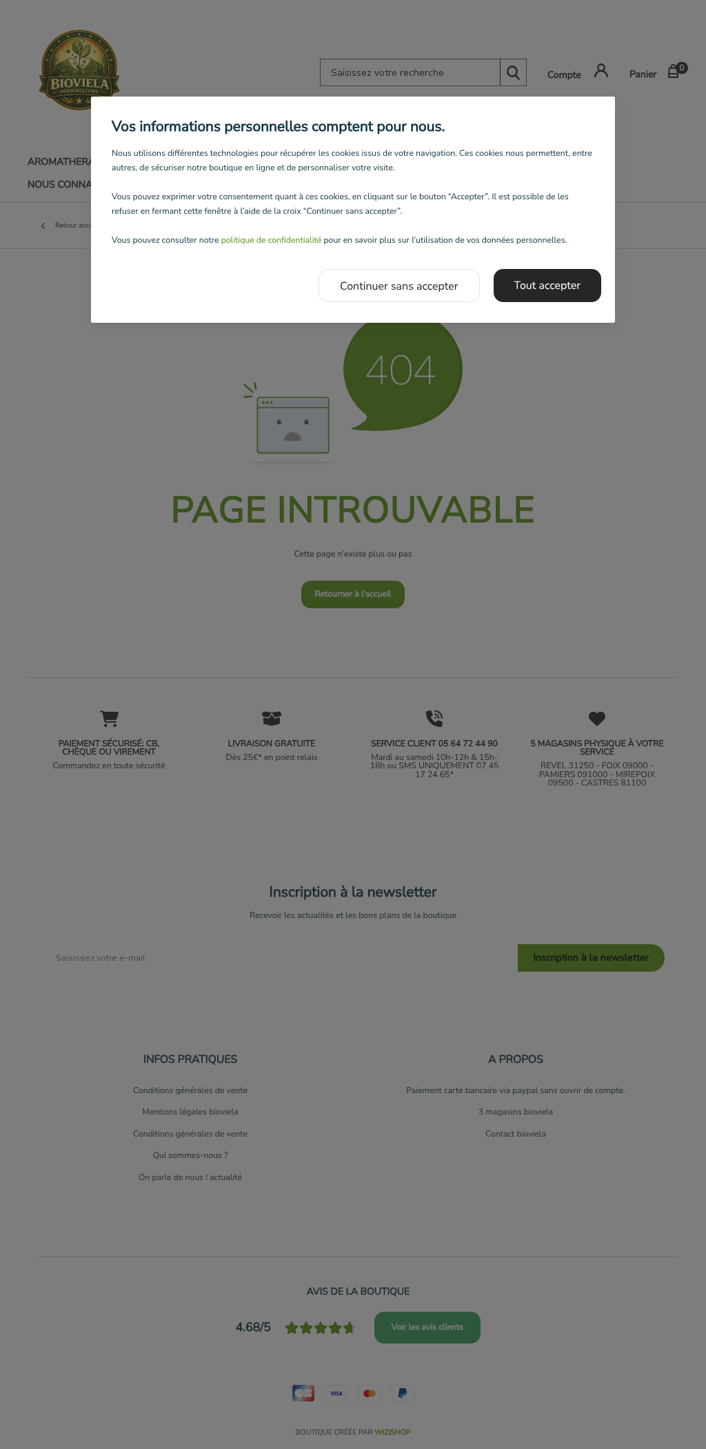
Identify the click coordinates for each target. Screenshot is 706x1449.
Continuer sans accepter (399, 286)
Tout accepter (547, 285)
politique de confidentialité (271, 240)
